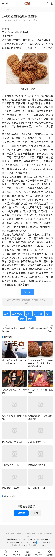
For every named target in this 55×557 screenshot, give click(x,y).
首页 (5, 553)
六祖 (28, 313)
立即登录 (21, 513)
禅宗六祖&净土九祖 (36, 488)
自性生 (31, 318)
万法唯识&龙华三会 (36, 442)
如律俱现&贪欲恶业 (36, 465)
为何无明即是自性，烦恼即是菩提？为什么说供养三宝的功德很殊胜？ (40, 363)
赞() (35, 20)
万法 (6, 313)
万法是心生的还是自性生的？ (20, 16)
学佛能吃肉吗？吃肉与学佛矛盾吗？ (41, 330)
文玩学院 (16, 553)
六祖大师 (38, 313)
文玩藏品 (5, 10)
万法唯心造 (17, 313)
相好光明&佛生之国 (10, 465)
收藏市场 (49, 553)
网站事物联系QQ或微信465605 (37, 533)
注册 (36, 513)
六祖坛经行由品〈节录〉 (13, 442)
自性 (22, 318)
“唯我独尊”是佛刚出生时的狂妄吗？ (13, 330)
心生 (48, 313)
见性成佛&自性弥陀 (10, 488)
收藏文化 (27, 553)
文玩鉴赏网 (27, 3)
